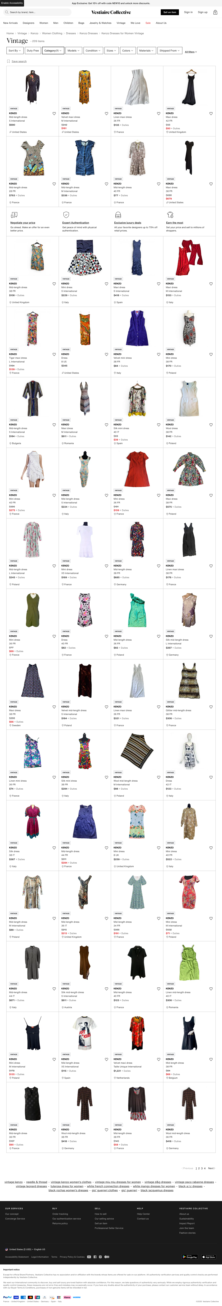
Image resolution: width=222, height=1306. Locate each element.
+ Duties (124, 125)
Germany (45, 1301)
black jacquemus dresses (157, 1190)
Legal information (40, 1256)
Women (43, 23)
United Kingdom (18, 1301)
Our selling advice (104, 1218)
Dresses (71, 33)
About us (184, 1214)
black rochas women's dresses (68, 1190)
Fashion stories (187, 1233)
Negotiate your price (22, 223)
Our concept (12, 1214)
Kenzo (34, 33)
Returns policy (60, 1223)
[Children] (75, 23)
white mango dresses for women (154, 1186)
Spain (53, 1301)
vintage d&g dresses (157, 1182)
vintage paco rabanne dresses (194, 1182)
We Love (135, 23)
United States (33, 1301)
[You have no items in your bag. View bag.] (215, 12)
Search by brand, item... (22, 12)
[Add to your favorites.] (54, 114)
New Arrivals (10, 23)
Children (68, 23)
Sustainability (186, 1218)
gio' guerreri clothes (105, 1190)
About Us (161, 23)
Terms (54, 1256)
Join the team (186, 1228)
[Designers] (37, 23)
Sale (148, 23)
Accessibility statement (17, 1256)
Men (55, 23)
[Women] (50, 23)
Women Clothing (52, 33)
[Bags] (86, 23)
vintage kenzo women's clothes (71, 1182)
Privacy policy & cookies (72, 1256)
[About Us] (169, 23)
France (6, 1301)
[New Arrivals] (20, 23)
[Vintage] (128, 23)
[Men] (61, 23)
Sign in (188, 12)
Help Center (143, 1214)
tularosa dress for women (67, 1186)
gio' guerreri (129, 1190)
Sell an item (169, 12)
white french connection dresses (108, 1186)
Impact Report (187, 1223)
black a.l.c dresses (190, 1186)
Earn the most (174, 223)
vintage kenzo (13, 1182)
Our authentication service (66, 1218)
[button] (215, 12)
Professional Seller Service (109, 1228)
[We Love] (143, 23)
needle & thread (36, 1182)
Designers (28, 23)
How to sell (100, 1214)
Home (10, 33)
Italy (60, 1301)
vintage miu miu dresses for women (118, 1182)
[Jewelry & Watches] (114, 23)
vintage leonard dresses (31, 1186)
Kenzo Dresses (89, 33)
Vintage (121, 23)
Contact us (143, 1218)
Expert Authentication (75, 223)
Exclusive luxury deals (127, 223)
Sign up (203, 12)
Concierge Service (15, 1218)
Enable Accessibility (12, 3)
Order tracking (60, 1214)
